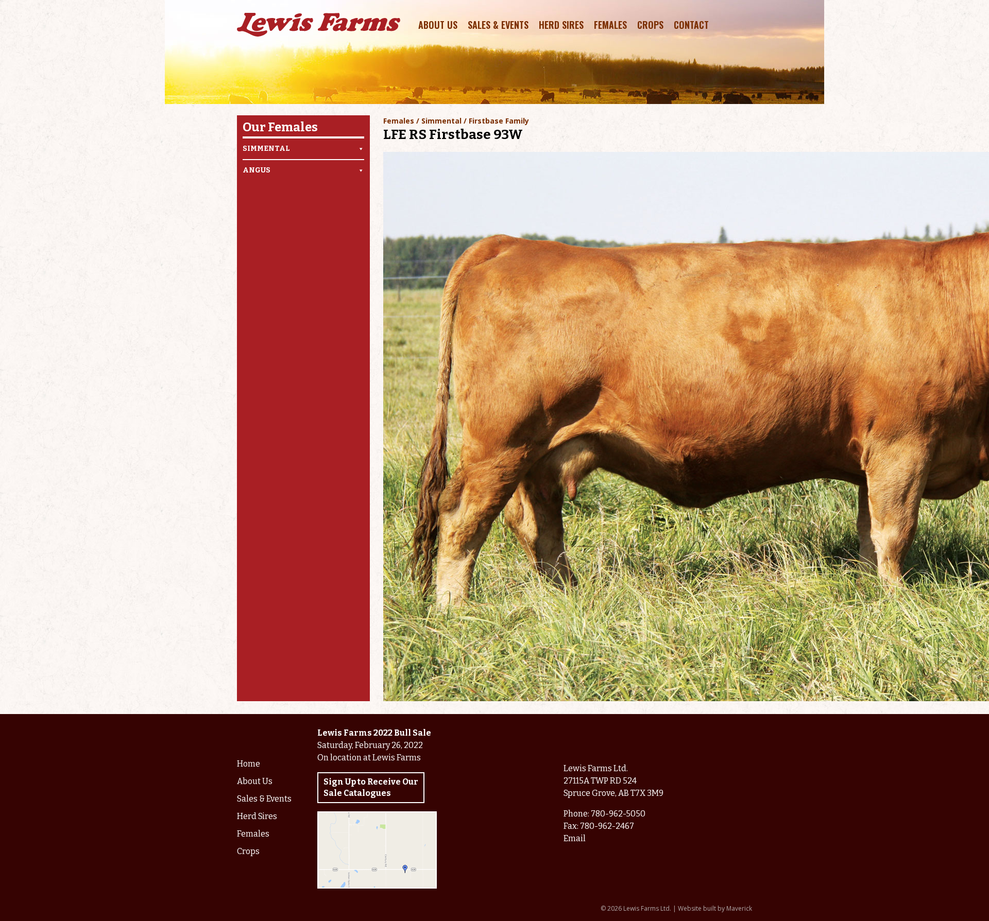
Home (248, 764)
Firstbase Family (499, 121)
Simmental (266, 148)
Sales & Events (498, 24)
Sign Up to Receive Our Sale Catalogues (370, 787)
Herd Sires (561, 24)
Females (610, 24)
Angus (256, 170)
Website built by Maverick (715, 908)
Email (575, 838)
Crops (650, 24)
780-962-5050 (618, 814)
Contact (691, 24)
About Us (437, 24)
